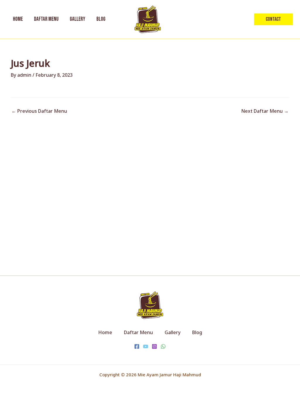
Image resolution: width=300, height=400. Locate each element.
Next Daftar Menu (265, 111)
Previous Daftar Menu (39, 111)
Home (105, 332)
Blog (197, 332)
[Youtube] (145, 346)
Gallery (172, 332)
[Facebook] (136, 346)
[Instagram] (154, 346)
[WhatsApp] (163, 346)
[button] (273, 19)
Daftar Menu (138, 332)
